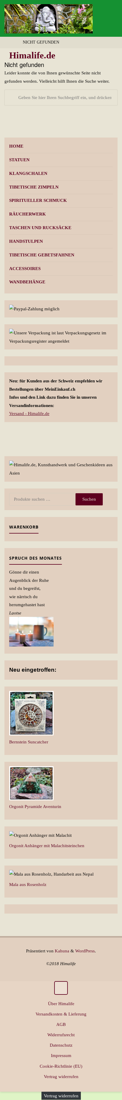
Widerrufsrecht (61, 1034)
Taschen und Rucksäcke (40, 227)
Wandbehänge (27, 281)
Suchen (89, 499)
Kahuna (61, 950)
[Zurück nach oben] (61, 988)
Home (16, 146)
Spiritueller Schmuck (38, 200)
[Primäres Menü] (111, 18)
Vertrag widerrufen (61, 1076)
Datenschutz (61, 1045)
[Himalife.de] (48, 18)
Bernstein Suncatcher (28, 741)
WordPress (85, 950)
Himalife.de (32, 55)
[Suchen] (12, 98)
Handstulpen (26, 241)
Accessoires (25, 268)
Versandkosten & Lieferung (61, 1013)
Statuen (19, 159)
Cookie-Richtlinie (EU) (61, 1066)
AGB (61, 1024)
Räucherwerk (27, 213)
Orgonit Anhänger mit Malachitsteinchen (46, 845)
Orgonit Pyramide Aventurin (35, 806)
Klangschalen (28, 173)
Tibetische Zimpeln (34, 186)
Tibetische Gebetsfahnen (41, 254)
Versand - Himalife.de (29, 413)
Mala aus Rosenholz (27, 884)
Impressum (61, 1055)
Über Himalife (61, 1003)
